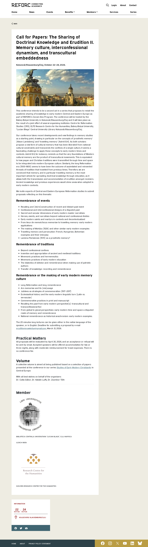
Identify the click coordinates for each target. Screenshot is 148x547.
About (123, 5)
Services (114, 11)
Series (133, 11)
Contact (132, 5)
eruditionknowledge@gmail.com (31, 328)
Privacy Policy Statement (40, 543)
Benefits (69, 11)
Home (14, 11)
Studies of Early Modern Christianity (74, 367)
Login (114, 5)
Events (49, 11)
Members (91, 11)
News (31, 11)
